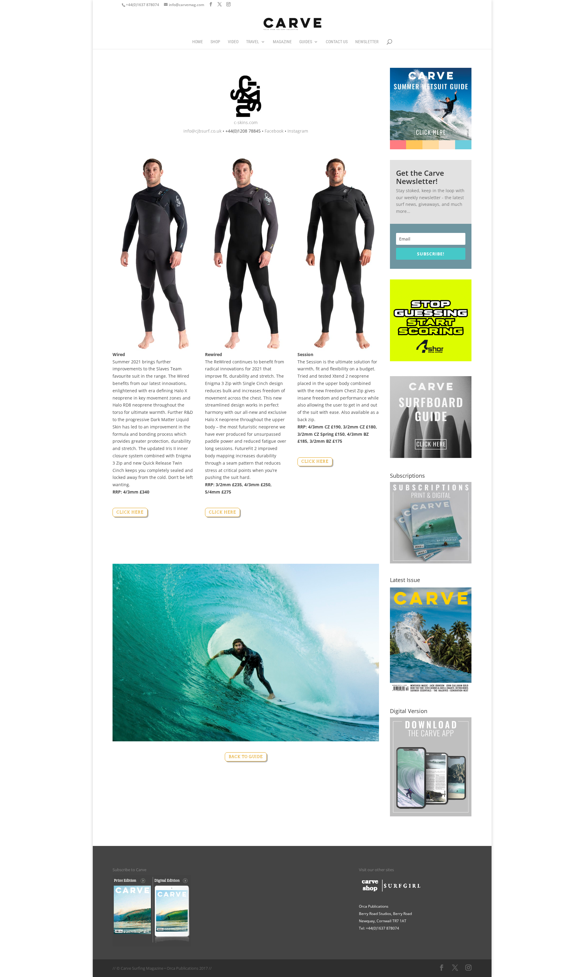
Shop (215, 42)
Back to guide (246, 756)
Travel (252, 42)
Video (233, 42)
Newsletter (366, 42)
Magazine (282, 42)
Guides (305, 42)
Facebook (274, 131)
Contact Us (337, 42)
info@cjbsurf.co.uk (202, 131)
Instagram (297, 131)
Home (197, 42)
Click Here (130, 512)
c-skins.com (246, 122)
